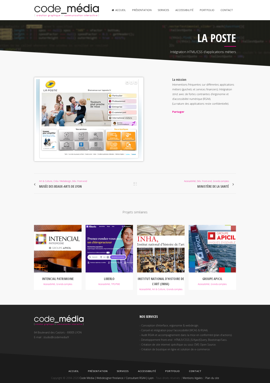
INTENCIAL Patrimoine (58, 279)
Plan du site (212, 378)
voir (57, 248)
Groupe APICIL (212, 279)
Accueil (74, 371)
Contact (195, 371)
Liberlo (109, 279)
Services (123, 371)
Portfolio (172, 371)
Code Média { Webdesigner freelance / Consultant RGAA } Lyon (117, 378)
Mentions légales (193, 378)
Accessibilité (147, 371)
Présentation (98, 371)
